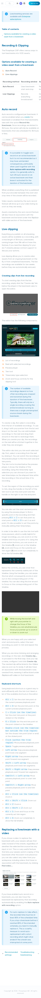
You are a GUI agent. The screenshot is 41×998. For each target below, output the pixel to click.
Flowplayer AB (24, 991)
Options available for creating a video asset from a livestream (20, 35)
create (27, 117)
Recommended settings (11, 953)
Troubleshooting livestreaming (27, 953)
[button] (19, 601)
